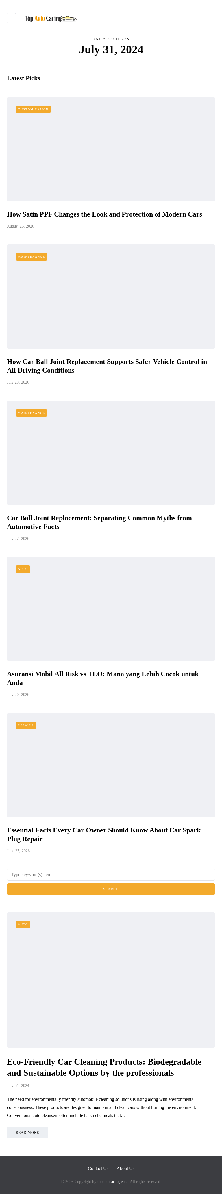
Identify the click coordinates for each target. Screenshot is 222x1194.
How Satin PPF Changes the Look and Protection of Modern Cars (104, 214)
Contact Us (98, 1168)
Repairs (26, 725)
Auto (23, 569)
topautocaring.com (112, 1182)
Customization (33, 109)
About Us (125, 1168)
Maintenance (31, 256)
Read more (27, 1133)
